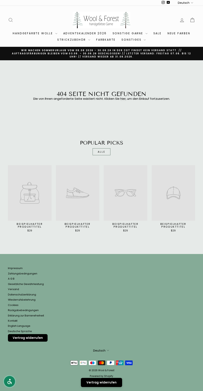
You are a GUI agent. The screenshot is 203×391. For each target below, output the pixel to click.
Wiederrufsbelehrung (21, 299)
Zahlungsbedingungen (22, 273)
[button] (9, 381)
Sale (157, 33)
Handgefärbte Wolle (33, 33)
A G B (11, 278)
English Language (19, 326)
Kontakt (12, 320)
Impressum (15, 268)
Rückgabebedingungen (23, 310)
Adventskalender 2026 (85, 33)
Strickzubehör (72, 40)
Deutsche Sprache (20, 331)
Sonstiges (132, 40)
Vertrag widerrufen (28, 338)
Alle (101, 151)
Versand (13, 289)
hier (123, 99)
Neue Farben (179, 33)
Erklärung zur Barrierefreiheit (26, 315)
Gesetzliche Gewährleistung (26, 284)
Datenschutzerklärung (22, 294)
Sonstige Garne (129, 33)
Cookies (13, 305)
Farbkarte (106, 40)
